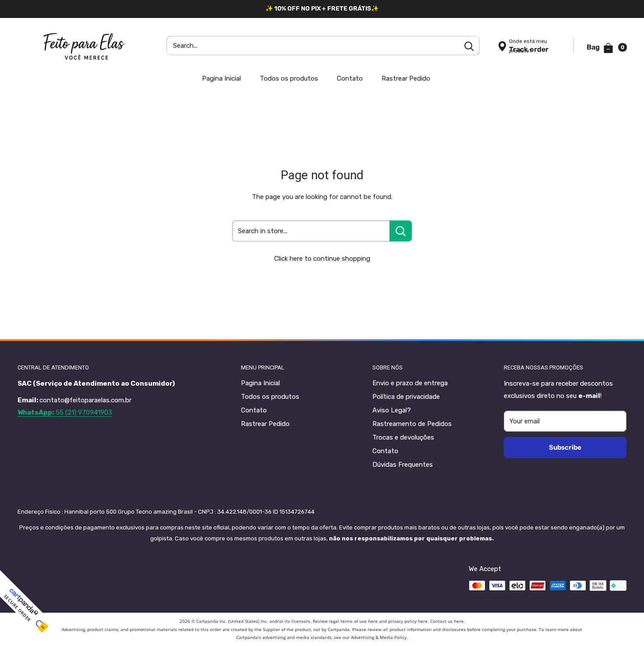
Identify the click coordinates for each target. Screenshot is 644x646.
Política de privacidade (406, 397)
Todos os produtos (289, 78)
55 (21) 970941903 (65, 412)
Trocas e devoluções (403, 437)
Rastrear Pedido (406, 78)
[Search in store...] (400, 230)
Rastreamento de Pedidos (412, 424)
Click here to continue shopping (322, 259)
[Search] (469, 45)
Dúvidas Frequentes (402, 465)
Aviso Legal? (391, 410)
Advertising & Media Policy (379, 637)
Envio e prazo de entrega (410, 383)
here (373, 621)
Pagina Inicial (221, 78)
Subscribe (565, 447)
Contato (350, 78)
